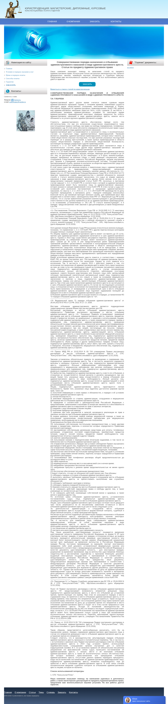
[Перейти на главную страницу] (14, 9)
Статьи (32, 692)
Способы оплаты (12, 78)
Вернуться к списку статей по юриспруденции (70, 89)
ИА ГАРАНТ (130, 67)
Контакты (116, 22)
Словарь (51, 692)
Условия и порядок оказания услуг (20, 72)
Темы (41, 692)
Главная (52, 22)
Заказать (95, 22)
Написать (17, 100)
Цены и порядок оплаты (15, 75)
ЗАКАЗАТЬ (11, 85)
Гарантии (10, 82)
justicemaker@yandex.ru (17, 102)
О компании (73, 22)
